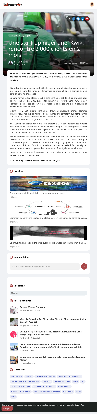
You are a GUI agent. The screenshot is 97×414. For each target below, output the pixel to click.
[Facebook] (74, 19)
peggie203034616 (30, 325)
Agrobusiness (16, 376)
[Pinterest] (87, 19)
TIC (82, 381)
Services (29, 376)
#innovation (46, 160)
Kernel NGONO (21, 61)
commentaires (70, 63)
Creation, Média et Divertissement (25, 381)
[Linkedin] (82, 19)
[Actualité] (69, 19)
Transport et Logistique (20, 35)
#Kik (12, 160)
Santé (75, 381)
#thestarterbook (32, 160)
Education (47, 381)
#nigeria (56, 160)
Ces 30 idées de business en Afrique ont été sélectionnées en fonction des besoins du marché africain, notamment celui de (51, 346)
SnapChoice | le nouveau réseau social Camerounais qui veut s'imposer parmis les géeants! (50, 333)
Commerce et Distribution (44, 386)
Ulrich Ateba (28, 350)
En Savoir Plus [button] (78, 405)
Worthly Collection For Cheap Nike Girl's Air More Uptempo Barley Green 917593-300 (53, 320)
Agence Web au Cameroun (33, 307)
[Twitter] (78, 19)
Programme (68, 391)
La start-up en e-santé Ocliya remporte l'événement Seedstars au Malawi (52, 358)
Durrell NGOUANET (31, 310)
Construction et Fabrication (69, 376)
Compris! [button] (7, 408)
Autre (78, 391)
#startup (19, 160)
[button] (91, 4)
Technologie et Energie (45, 376)
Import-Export (64, 386)
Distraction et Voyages (20, 386)
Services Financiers (62, 381)
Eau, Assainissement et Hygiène (47, 391)
